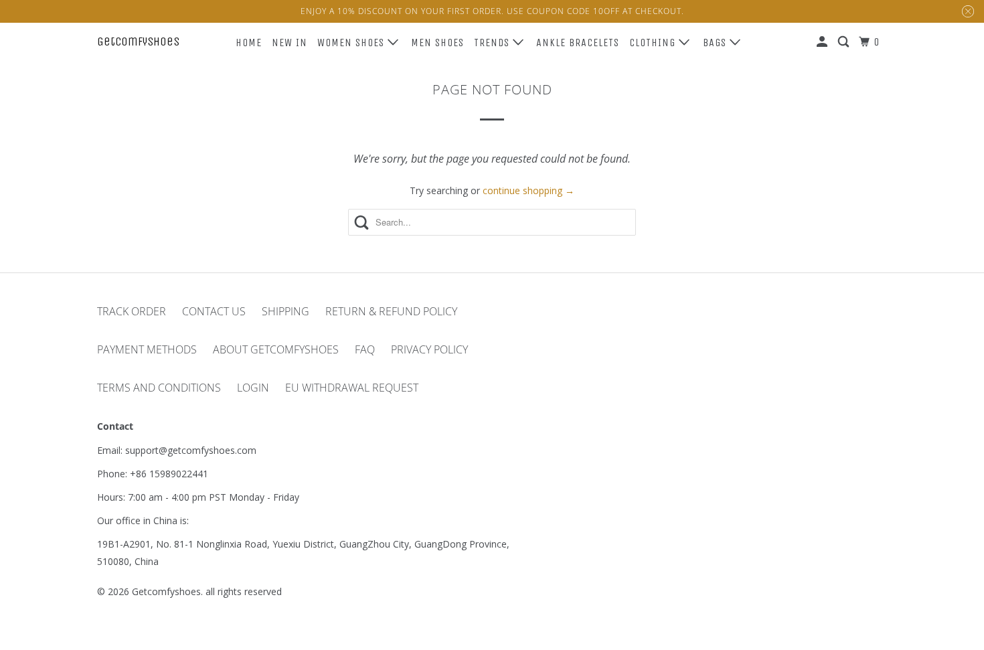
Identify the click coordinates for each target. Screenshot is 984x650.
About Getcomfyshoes (276, 349)
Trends (493, 42)
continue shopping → (528, 190)
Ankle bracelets (577, 42)
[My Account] (823, 42)
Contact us (214, 311)
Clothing (654, 42)
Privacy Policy (429, 349)
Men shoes (437, 42)
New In (289, 42)
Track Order (131, 311)
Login (253, 387)
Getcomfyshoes (138, 41)
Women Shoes (352, 42)
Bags (716, 42)
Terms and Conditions (159, 387)
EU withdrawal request (351, 387)
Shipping (285, 311)
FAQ (365, 349)
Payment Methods (147, 349)
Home (249, 42)
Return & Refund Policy (391, 311)
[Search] (844, 42)
